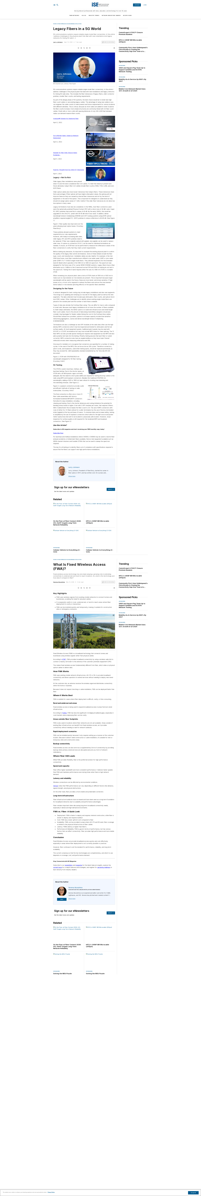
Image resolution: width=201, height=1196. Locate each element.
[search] (57, 5)
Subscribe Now (58, 433)
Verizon (55, 786)
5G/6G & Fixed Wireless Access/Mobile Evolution (67, 23)
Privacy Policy (51, 1192)
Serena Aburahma (59, 582)
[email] (90, 48)
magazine (79, 865)
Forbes (64, 713)
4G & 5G (84, 15)
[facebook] (78, 48)
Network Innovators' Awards (111, 15)
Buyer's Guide (127, 15)
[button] (54, 5)
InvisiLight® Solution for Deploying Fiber (66, 118)
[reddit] (87, 48)
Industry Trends (94, 15)
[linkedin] (81, 48)
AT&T (64, 659)
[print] (114, 48)
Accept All (193, 1192)
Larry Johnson (58, 42)
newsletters (68, 865)
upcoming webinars (103, 867)
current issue (57, 867)
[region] (100, 1193)
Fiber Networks (74, 15)
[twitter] (84, 48)
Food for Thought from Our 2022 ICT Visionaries (68, 170)
